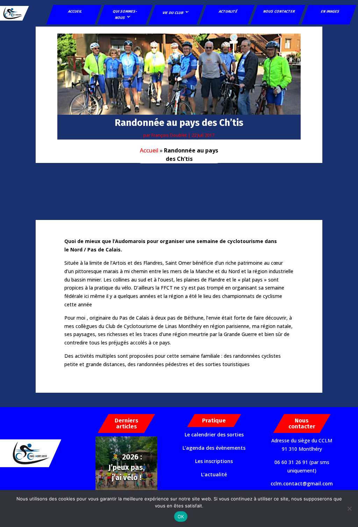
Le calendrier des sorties (214, 434)
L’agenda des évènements (213, 447)
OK (181, 516)
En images (330, 11)
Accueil (75, 11)
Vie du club (173, 12)
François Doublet (169, 135)
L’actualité (214, 474)
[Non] (349, 508)
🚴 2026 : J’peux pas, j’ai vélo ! (126, 467)
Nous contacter (279, 11)
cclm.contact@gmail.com (302, 483)
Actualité (228, 11)
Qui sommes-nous (125, 14)
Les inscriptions (214, 461)
